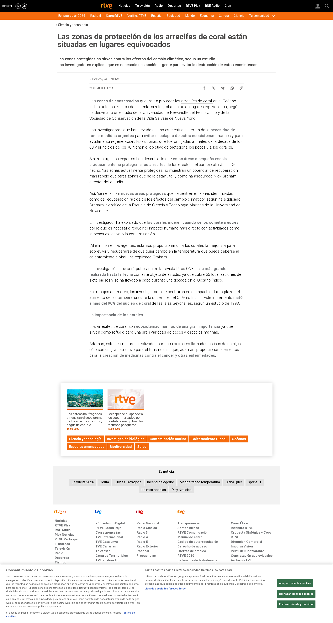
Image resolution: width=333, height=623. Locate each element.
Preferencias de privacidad (296, 604)
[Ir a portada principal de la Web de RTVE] (73, 511)
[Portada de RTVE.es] (107, 6)
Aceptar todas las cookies (295, 583)
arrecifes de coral (197, 101)
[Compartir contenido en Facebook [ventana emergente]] (204, 87)
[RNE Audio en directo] (25, 6)
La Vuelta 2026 (83, 482)
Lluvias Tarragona (128, 482)
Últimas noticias (153, 490)
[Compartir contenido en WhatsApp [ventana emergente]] (232, 87)
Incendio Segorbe (160, 482)
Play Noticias (182, 490)
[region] (166, 593)
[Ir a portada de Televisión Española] (114, 512)
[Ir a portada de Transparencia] (228, 512)
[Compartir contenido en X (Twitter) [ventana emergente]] (213, 87)
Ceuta (104, 482)
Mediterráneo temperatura (200, 482)
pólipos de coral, (223, 343)
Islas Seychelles (178, 303)
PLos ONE (185, 268)
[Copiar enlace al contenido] (241, 87)
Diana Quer (234, 482)
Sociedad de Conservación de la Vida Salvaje (128, 118)
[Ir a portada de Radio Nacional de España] (155, 512)
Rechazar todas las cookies (296, 593)
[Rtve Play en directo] (18, 6)
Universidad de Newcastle (165, 112)
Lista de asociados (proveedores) (166, 588)
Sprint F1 (254, 482)
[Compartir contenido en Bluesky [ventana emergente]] (222, 87)
